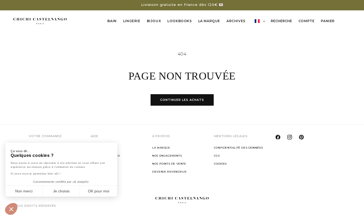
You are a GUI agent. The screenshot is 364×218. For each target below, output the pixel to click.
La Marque (209, 21)
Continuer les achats (182, 100)
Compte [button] (308, 22)
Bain (111, 21)
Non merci (24, 191)
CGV (217, 155)
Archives (236, 21)
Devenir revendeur (169, 171)
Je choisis (61, 191)
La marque (161, 147)
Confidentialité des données (238, 147)
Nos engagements (167, 155)
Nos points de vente (169, 163)
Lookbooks (179, 21)
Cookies (220, 163)
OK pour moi (98, 191)
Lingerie (131, 21)
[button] (11, 209)
